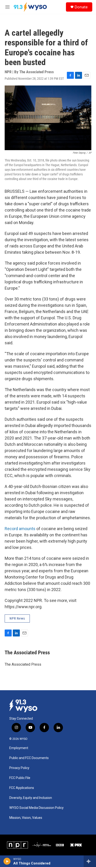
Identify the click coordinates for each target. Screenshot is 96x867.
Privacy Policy (19, 768)
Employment (18, 748)
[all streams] (90, 861)
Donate (81, 7)
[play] (7, 861)
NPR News (17, 618)
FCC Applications (21, 788)
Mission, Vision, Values (25, 818)
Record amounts (20, 528)
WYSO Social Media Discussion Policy (36, 808)
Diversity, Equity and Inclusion (30, 798)
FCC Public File (19, 778)
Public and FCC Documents (29, 758)
